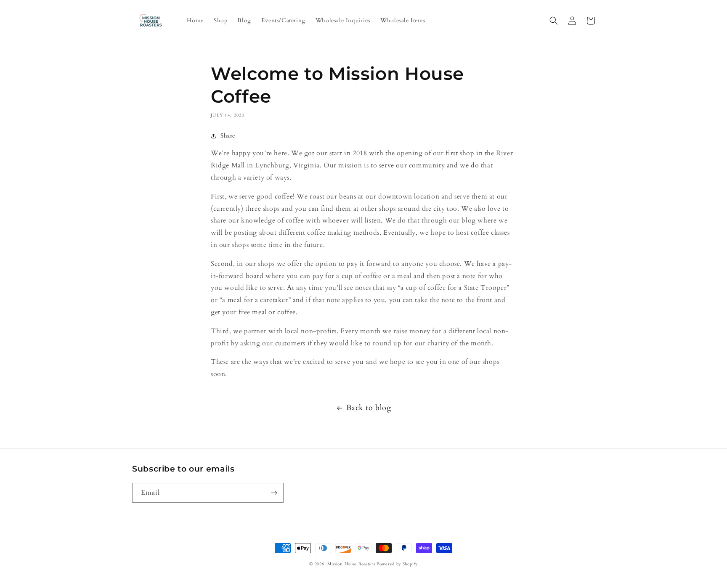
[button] (553, 20)
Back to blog (368, 408)
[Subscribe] (274, 493)
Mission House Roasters (351, 564)
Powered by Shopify (397, 564)
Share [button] (227, 136)
